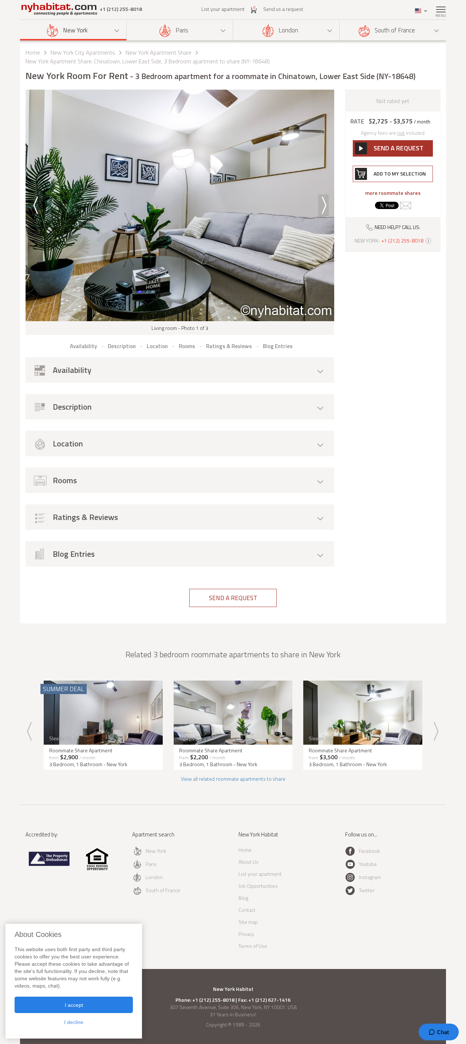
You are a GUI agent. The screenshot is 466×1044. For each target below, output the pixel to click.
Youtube (368, 864)
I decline (73, 1022)
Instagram (370, 877)
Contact (247, 910)
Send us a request (283, 9)
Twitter (367, 890)
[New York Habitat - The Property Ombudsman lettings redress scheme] (49, 864)
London (288, 30)
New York (75, 30)
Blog (243, 898)
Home (32, 52)
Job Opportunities (258, 886)
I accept (74, 1005)
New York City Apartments (83, 52)
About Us (248, 862)
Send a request (233, 598)
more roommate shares (392, 193)
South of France (395, 30)
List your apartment (223, 9)
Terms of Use (252, 946)
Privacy (246, 934)
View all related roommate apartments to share (233, 779)
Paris (181, 30)
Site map (248, 922)
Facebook (369, 851)
